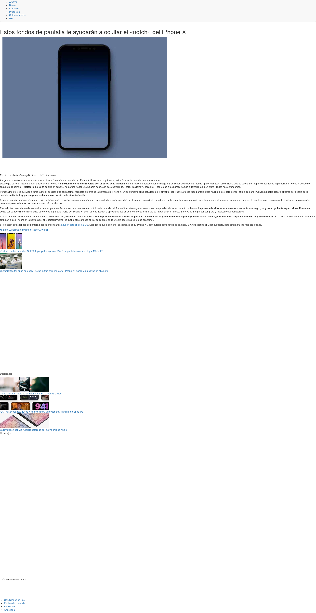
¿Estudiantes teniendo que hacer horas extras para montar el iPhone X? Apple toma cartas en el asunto (54, 270)
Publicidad (9, 606)
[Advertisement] (80, 165)
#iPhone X (5, 229)
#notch (45, 229)
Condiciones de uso (14, 599)
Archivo (13, 1)
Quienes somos (17, 15)
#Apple (25, 229)
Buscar (12, 5)
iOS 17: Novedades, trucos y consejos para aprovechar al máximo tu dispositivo (41, 411)
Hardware (16, 229)
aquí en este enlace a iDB (74, 224)
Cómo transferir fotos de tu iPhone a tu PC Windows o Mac (30, 393)
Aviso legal (9, 609)
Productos (14, 11)
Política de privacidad (15, 603)
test (11, 18)
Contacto (14, 8)
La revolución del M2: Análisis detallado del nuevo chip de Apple (33, 429)
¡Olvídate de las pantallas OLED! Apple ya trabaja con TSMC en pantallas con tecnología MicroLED (51, 251)
